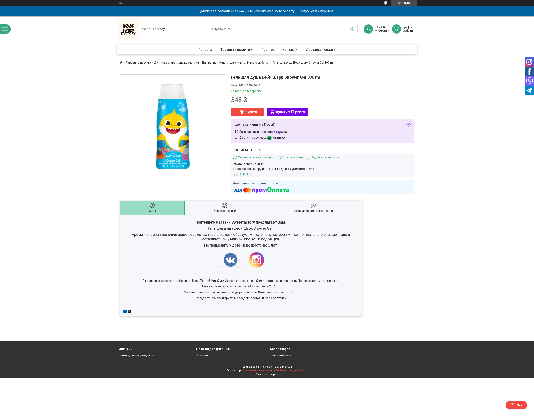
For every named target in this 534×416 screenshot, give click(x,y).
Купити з (283, 112)
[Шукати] (352, 29)
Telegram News (280, 355)
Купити (251, 112)
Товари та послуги (235, 50)
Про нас (267, 50)
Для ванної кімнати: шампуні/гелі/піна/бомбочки (236, 62)
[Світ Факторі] (128, 29)
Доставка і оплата (320, 50)
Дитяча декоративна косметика (176, 62)
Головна (205, 50)
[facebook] (125, 312)
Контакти (289, 50)
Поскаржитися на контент (258, 370)
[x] (129, 312)
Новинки (202, 355)
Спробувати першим (317, 11)
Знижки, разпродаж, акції (136, 355)
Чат (519, 405)
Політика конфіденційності (291, 370)
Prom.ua (287, 366)
